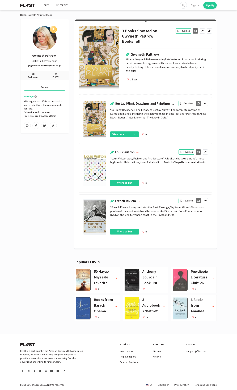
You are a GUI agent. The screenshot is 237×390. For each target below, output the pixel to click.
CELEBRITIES (62, 5)
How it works (126, 351)
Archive (157, 356)
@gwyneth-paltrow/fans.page (44, 65)
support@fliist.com (196, 351)
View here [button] (118, 134)
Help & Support (128, 356)
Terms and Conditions (205, 384)
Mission (157, 351)
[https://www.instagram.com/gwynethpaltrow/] (27, 125)
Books (48, 15)
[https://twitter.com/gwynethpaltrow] (44, 125)
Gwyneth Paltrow (36, 15)
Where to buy (124, 182)
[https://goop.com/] (53, 125)
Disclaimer (163, 384)
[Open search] (183, 5)
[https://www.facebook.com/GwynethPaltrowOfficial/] (35, 125)
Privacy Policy (181, 384)
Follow (44, 87)
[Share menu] (202, 31)
